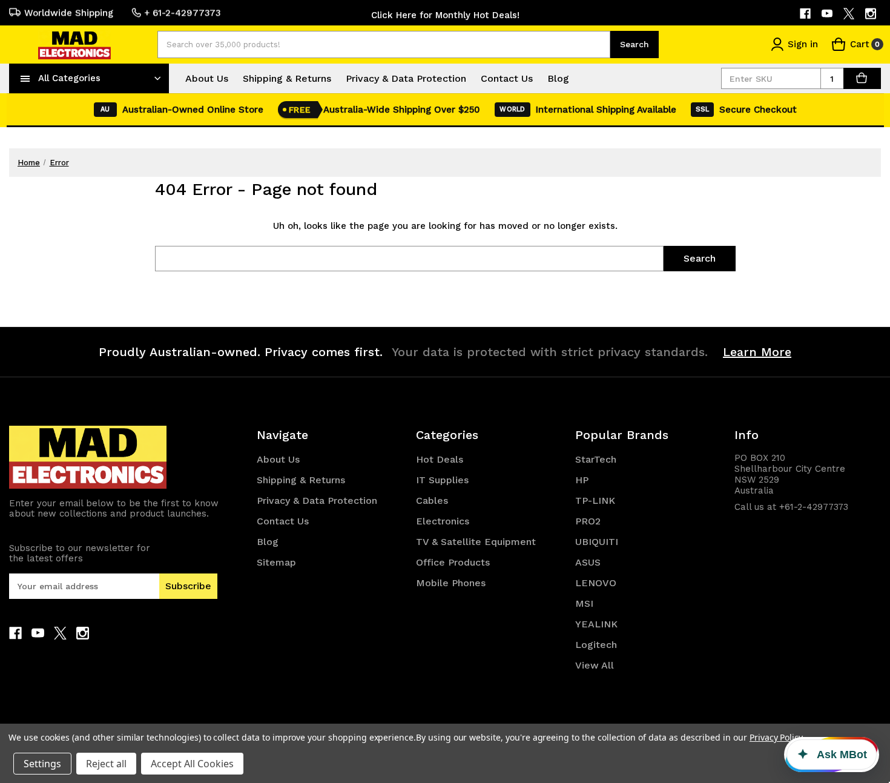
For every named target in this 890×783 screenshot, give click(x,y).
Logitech (596, 644)
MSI (584, 603)
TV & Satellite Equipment (476, 541)
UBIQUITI (596, 541)
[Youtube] (828, 13)
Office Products (453, 562)
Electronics (442, 521)
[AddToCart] (862, 78)
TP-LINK (595, 500)
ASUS (588, 562)
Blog (558, 78)
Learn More (757, 352)
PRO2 (588, 521)
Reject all (106, 763)
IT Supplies (442, 480)
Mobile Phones (451, 583)
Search (634, 44)
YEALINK (596, 624)
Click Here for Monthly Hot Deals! (445, 15)
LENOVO (595, 583)
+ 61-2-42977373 (182, 12)
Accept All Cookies (192, 763)
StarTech (595, 459)
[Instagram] (871, 13)
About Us (206, 78)
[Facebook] (806, 13)
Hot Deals (439, 459)
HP (581, 480)
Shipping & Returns (287, 78)
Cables (432, 500)
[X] (849, 13)
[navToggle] (25, 78)
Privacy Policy (776, 737)
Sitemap (276, 562)
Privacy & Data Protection (406, 78)
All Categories (69, 78)
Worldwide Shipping (68, 12)
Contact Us (507, 78)
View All (594, 665)
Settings (42, 763)
